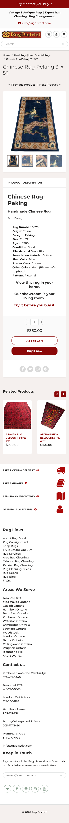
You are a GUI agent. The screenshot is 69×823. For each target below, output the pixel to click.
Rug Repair (10, 573)
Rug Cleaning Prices (17, 569)
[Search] (63, 44)
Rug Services (12, 553)
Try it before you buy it (34, 4)
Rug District (39, 812)
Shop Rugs (10, 546)
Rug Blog (9, 576)
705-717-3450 (11, 725)
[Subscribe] (61, 775)
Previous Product (23, 84)
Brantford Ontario (15, 613)
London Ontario (14, 636)
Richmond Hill (13, 651)
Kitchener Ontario (15, 617)
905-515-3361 (11, 713)
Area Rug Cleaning (16, 557)
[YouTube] (44, 788)
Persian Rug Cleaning (18, 565)
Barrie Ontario (13, 640)
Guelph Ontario (13, 605)
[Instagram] (35, 788)
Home (6, 55)
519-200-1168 (11, 701)
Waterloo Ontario (15, 621)
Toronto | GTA (12, 598)
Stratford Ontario (14, 628)
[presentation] (56, 394)
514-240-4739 (11, 737)
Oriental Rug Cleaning (18, 561)
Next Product (48, 84)
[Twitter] (7, 788)
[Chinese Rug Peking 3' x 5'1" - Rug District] (34, 124)
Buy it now (34, 351)
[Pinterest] (26, 788)
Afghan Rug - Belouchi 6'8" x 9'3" (16, 438)
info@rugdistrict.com (36, 23)
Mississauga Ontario (16, 602)
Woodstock (11, 632)
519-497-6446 (12, 677)
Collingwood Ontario (17, 644)
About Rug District (16, 538)
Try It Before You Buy (17, 550)
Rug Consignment (15, 542)
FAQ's (7, 580)
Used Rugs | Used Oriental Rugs (32, 55)
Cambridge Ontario (16, 625)
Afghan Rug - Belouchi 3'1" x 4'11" (50, 438)
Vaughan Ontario (14, 648)
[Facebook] (17, 788)
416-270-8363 (12, 689)
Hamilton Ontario (15, 609)
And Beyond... (12, 655)
